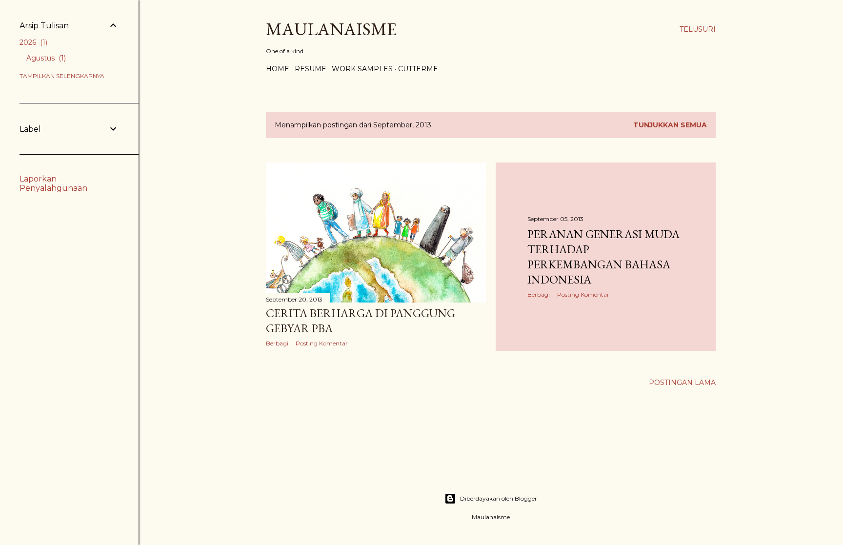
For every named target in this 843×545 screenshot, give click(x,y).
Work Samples (362, 68)
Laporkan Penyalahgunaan (53, 183)
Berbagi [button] (277, 343)
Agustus (45, 58)
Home (277, 68)
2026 (32, 42)
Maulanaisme (331, 29)
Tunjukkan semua (670, 125)
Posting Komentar (322, 343)
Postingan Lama (682, 382)
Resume (310, 68)
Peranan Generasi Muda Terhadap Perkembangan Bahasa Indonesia (603, 256)
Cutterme (418, 68)
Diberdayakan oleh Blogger (498, 498)
